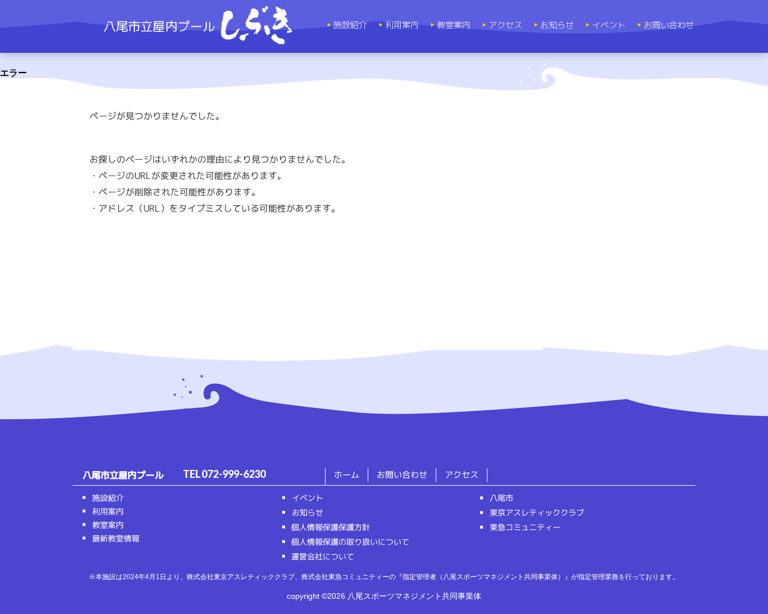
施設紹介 (350, 25)
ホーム (346, 475)
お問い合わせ (669, 25)
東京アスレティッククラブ (537, 512)
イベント (609, 25)
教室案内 (454, 25)
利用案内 (402, 25)
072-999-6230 (234, 475)
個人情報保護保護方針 (330, 527)
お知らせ (557, 25)
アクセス (505, 25)
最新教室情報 (115, 538)
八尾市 (501, 497)
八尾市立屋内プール (159, 26)
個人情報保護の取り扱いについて (350, 541)
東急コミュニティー (525, 527)
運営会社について (322, 556)
